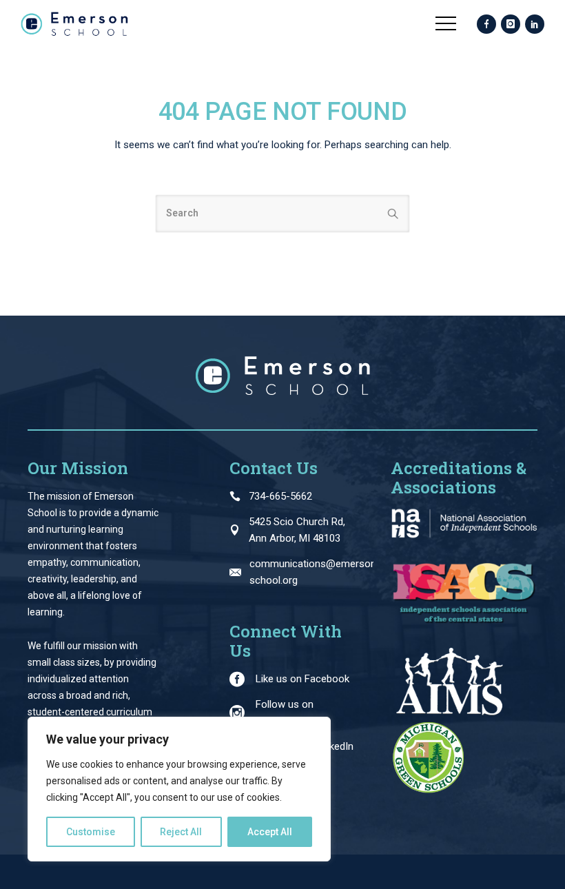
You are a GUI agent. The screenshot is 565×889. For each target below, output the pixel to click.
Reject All (181, 831)
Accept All (269, 831)
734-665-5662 (280, 496)
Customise (90, 831)
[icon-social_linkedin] (534, 24)
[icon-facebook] (486, 24)
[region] (179, 789)
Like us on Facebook (302, 679)
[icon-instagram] (510, 24)
